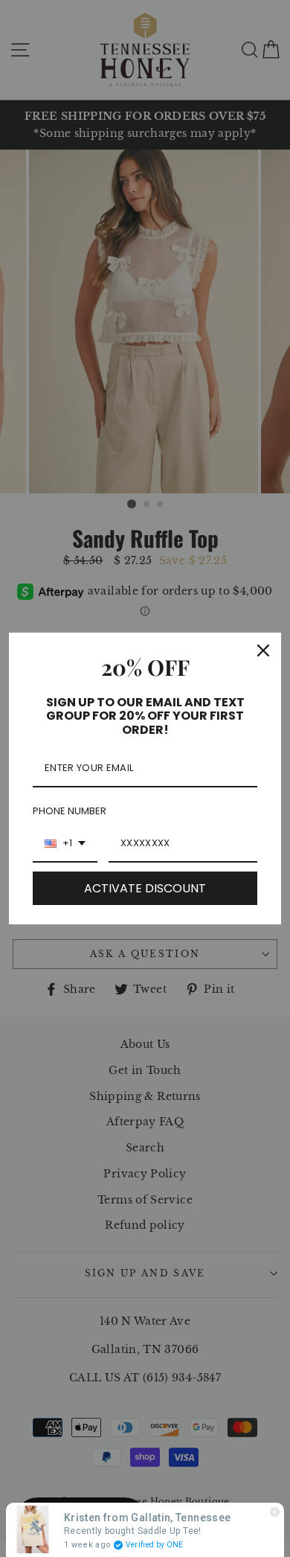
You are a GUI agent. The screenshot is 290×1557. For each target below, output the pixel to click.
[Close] (263, 650)
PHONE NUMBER (69, 811)
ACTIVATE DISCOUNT (145, 888)
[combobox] (65, 844)
